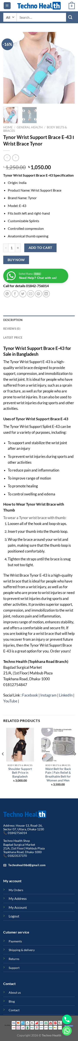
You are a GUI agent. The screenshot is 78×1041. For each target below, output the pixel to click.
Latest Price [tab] (12, 337)
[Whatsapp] (67, 1031)
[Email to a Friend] (30, 293)
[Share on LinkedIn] (46, 293)
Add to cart (40, 248)
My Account (18, 907)
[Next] (68, 68)
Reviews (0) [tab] (11, 328)
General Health (30, 127)
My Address (18, 898)
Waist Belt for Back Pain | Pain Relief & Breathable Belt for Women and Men (58, 774)
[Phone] (67, 1019)
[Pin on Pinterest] (38, 293)
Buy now (16, 260)
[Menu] (7, 5)
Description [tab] (13, 320)
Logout (14, 916)
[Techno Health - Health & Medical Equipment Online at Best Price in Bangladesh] (39, 6)
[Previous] (10, 68)
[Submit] (70, 17)
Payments (15, 941)
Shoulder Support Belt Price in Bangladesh (20, 772)
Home (8, 127)
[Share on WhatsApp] (7, 293)
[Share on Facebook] (15, 293)
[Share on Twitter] (22, 293)
